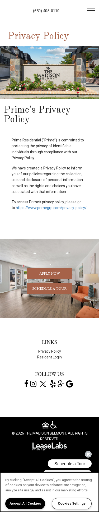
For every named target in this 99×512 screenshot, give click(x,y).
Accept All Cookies (25, 503)
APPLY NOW (49, 273)
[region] (49, 492)
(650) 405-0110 (46, 10)
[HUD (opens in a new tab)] (46, 426)
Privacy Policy (49, 351)
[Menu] (91, 10)
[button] (26, 383)
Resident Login (49, 357)
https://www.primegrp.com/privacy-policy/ (51, 208)
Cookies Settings (72, 503)
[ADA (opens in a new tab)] (53, 425)
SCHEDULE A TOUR (49, 288)
